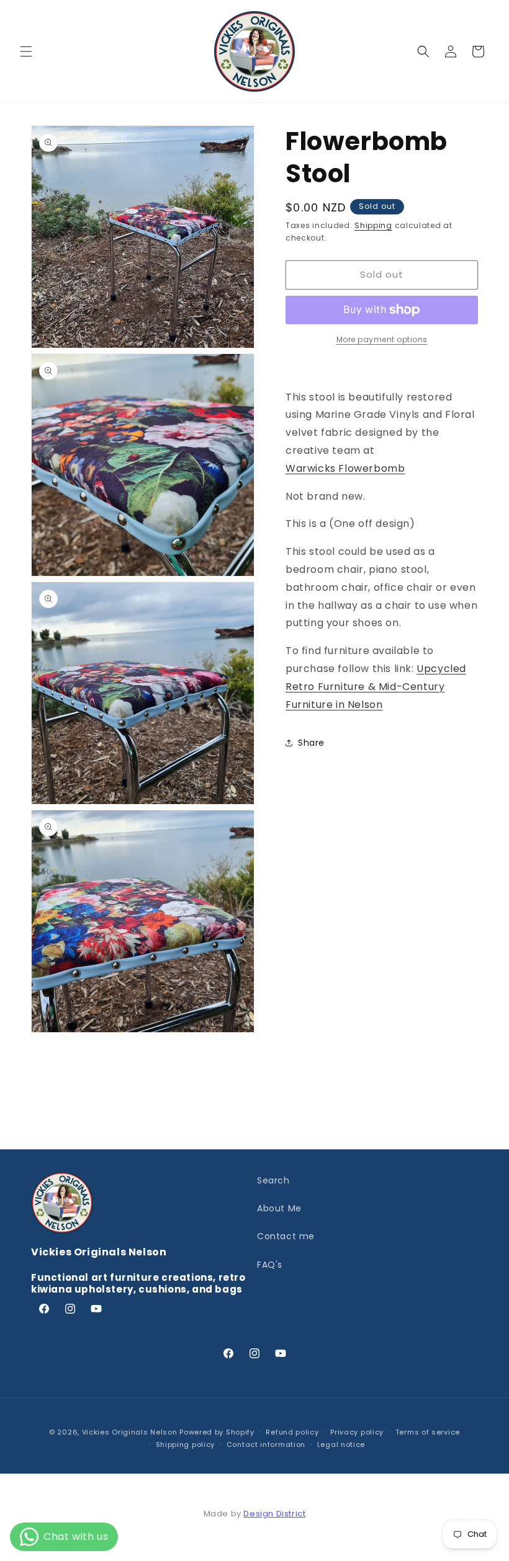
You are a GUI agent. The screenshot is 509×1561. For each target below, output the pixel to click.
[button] (26, 51)
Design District (274, 1513)
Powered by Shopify (216, 1432)
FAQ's (269, 1264)
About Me (279, 1208)
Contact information (266, 1444)
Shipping (373, 225)
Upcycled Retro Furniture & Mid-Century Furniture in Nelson (376, 686)
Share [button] (311, 742)
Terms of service (427, 1432)
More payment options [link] (382, 339)
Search (273, 1180)
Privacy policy (357, 1432)
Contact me (286, 1236)
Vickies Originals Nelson (130, 1432)
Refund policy (292, 1432)
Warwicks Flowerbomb (345, 468)
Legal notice (341, 1444)
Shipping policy (185, 1444)
